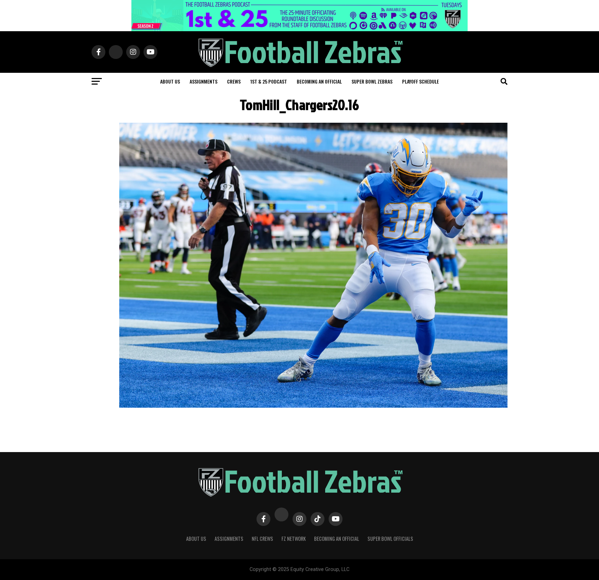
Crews (234, 81)
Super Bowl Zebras (371, 81)
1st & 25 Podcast (268, 81)
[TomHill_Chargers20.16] (313, 405)
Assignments (203, 81)
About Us (196, 538)
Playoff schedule (420, 81)
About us (170, 81)
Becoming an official (319, 81)
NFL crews (262, 538)
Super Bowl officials (390, 538)
